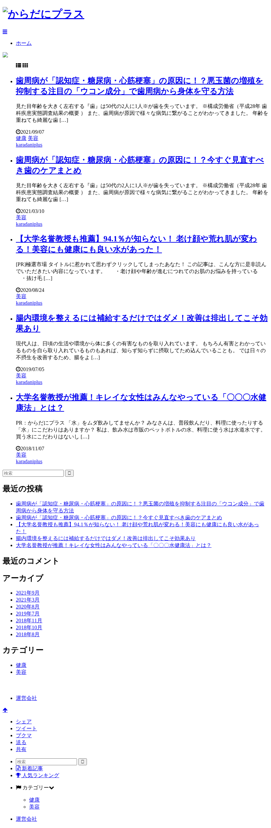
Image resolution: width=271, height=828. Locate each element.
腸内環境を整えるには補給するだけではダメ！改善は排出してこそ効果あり (106, 538)
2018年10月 (29, 627)
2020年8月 (28, 606)
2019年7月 (28, 613)
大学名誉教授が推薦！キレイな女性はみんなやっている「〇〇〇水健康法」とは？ (114, 545)
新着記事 (31, 768)
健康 (21, 138)
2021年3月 (28, 600)
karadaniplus (29, 145)
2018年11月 (29, 620)
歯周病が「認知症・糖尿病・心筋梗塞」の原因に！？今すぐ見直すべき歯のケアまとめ (119, 517)
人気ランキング (40, 775)
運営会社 (26, 698)
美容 (33, 138)
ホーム (24, 43)
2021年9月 (28, 593)
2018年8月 (28, 634)
